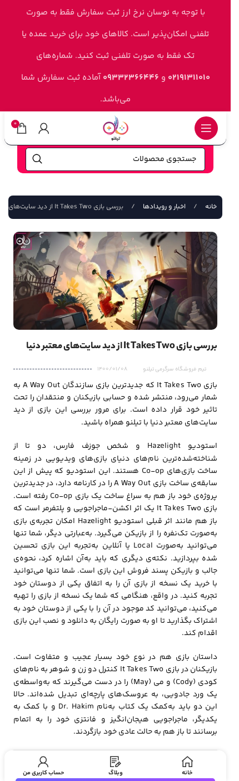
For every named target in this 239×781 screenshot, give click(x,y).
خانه (210, 207)
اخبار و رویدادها (163, 207)
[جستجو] (37, 159)
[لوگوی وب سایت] (116, 127)
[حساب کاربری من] (44, 128)
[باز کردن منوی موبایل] (206, 128)
